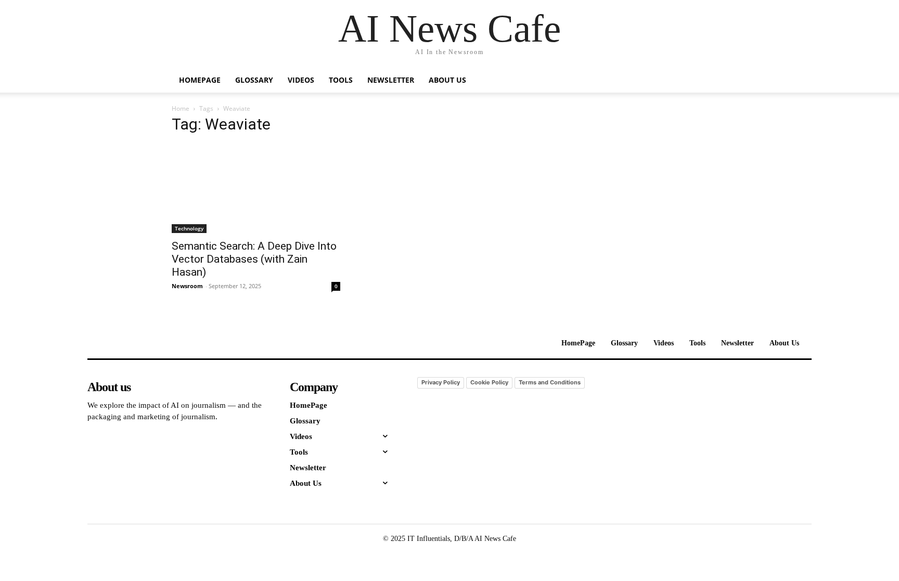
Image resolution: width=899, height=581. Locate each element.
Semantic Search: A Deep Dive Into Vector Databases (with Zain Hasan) (254, 259)
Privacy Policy (440, 382)
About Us (447, 80)
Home (180, 108)
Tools (341, 80)
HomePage (200, 80)
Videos (301, 80)
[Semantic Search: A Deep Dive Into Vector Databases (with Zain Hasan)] (256, 188)
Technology (189, 228)
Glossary (254, 80)
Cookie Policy (489, 382)
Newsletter (390, 80)
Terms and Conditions (550, 382)
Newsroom (187, 286)
